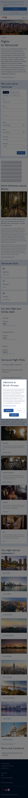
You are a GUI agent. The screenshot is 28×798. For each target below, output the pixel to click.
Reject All (14, 415)
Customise (19, 410)
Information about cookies (9, 405)
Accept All (8, 410)
